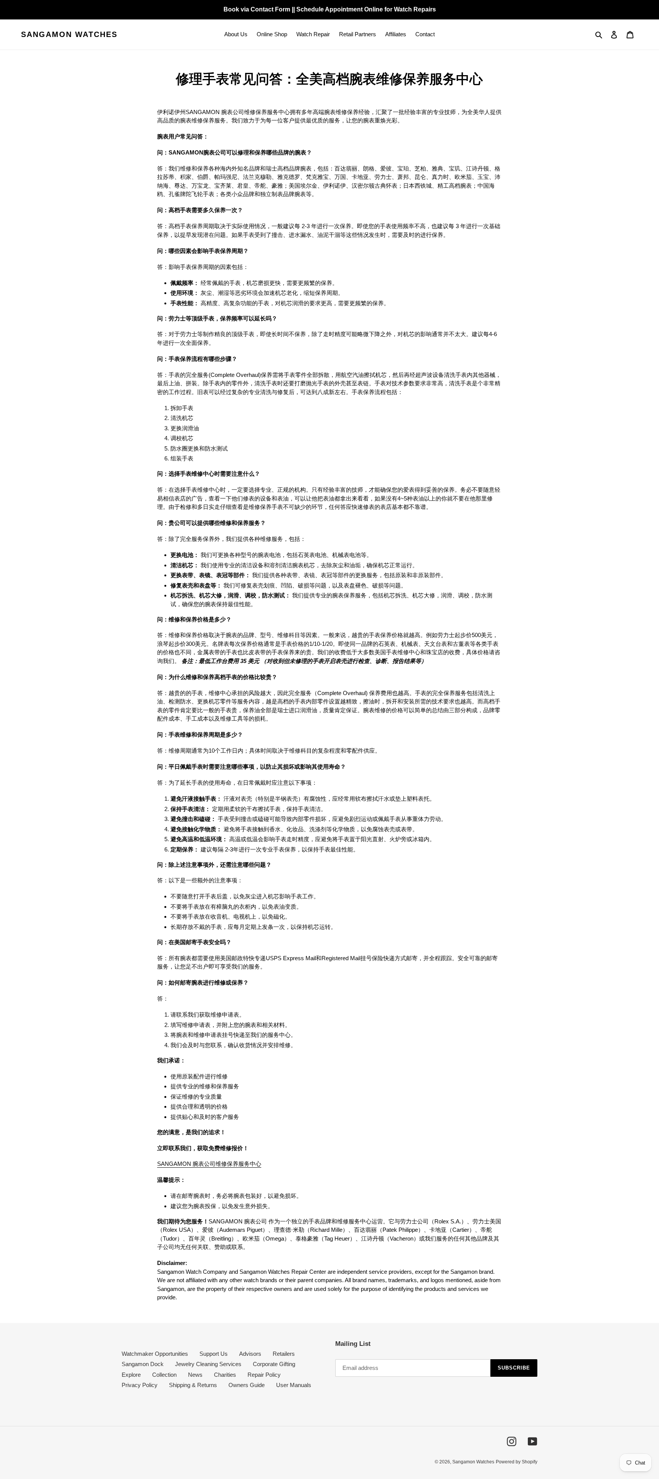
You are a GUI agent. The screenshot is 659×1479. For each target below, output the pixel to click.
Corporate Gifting (274, 1364)
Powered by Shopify (516, 1462)
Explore (131, 1374)
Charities (225, 1374)
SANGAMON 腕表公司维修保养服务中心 (209, 1163)
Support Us (213, 1353)
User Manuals (293, 1385)
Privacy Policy (140, 1385)
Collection (164, 1374)
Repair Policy (264, 1374)
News (195, 1374)
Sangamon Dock (143, 1364)
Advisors (250, 1353)
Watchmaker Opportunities (155, 1353)
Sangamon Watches (69, 34)
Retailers (284, 1353)
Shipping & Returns (193, 1385)
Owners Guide (246, 1385)
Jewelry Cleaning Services (208, 1364)
